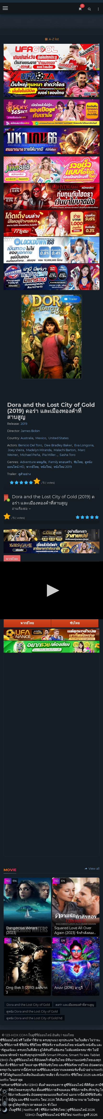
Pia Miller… (49, 455)
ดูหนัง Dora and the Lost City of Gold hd (34, 1018)
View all (93, 868)
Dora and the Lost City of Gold (28, 1005)
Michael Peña (30, 455)
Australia (27, 438)
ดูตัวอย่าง (24, 474)
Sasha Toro (67, 455)
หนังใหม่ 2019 (63, 467)
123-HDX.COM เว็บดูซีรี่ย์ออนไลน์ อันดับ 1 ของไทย (39, 1035)
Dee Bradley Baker (58, 445)
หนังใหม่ (46, 467)
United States (58, 438)
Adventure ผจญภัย (33, 462)
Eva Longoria (83, 445)
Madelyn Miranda (39, 450)
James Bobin (30, 431)
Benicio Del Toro (30, 445)
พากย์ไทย (32, 467)
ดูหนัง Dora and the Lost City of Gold (32, 1011)
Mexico (40, 438)
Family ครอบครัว (60, 462)
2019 (24, 423)
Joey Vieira (16, 450)
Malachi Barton (65, 450)
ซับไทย (78, 462)
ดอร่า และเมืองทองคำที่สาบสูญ (75, 1005)
